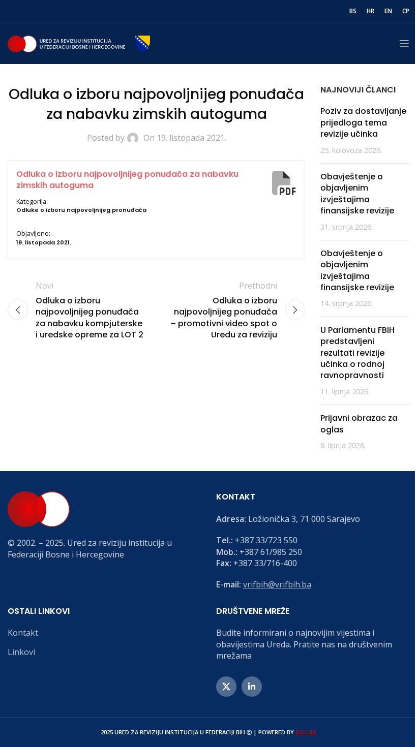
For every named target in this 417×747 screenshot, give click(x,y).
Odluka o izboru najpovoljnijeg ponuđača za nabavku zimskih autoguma (127, 179)
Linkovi (21, 652)
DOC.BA (305, 732)
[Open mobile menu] (404, 44)
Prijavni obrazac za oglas (359, 423)
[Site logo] (79, 42)
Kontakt (23, 632)
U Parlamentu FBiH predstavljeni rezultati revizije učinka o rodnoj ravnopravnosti (357, 353)
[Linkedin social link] (252, 686)
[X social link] (226, 686)
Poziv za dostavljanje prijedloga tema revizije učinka (363, 122)
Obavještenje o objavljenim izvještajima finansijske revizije (357, 193)
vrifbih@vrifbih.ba (277, 584)
